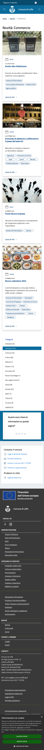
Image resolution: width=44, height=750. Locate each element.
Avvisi (11, 59)
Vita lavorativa (10, 572)
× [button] (41, 717)
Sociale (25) (9, 389)
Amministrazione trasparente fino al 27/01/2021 (23, 714)
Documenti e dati (11, 555)
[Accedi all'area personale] (36, 2)
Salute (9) (8, 384)
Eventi (7, 645)
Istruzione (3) (10, 371)
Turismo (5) (9, 402)
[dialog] (22, 732)
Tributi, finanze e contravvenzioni (17, 604)
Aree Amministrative (12, 538)
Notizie (12, 132)
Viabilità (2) (9, 407)
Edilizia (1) (9, 362)
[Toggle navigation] (4, 9)
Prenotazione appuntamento (15, 690)
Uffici (7, 541)
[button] (22, 746)
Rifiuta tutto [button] (22, 741)
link (3, 732)
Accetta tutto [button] (22, 736)
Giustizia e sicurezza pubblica (15, 600)
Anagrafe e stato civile (13, 565)
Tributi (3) (8, 398)
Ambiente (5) (10, 343)
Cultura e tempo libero (13, 569)
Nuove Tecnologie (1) (12, 375)
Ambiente (8, 607)
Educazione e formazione (14, 597)
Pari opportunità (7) (12, 380)
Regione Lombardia (10, 2)
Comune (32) (9, 353)
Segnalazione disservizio (14, 693)
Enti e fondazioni (11, 544)
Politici (7, 548)
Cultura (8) (9, 357)
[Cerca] (39, 9)
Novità (12, 18)
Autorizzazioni (10, 614)
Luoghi (7, 641)
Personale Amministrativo (14, 551)
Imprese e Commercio (13, 576)
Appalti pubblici (10, 579)
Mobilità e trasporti (12, 586)
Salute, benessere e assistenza (16, 610)
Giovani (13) (9, 366)
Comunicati (9, 628)
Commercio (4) (10, 348)
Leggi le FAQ (9, 697)
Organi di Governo (11, 534)
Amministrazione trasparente (15, 711)
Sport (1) (8, 393)
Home (5, 18)
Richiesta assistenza (12, 700)
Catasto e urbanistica (12, 583)
